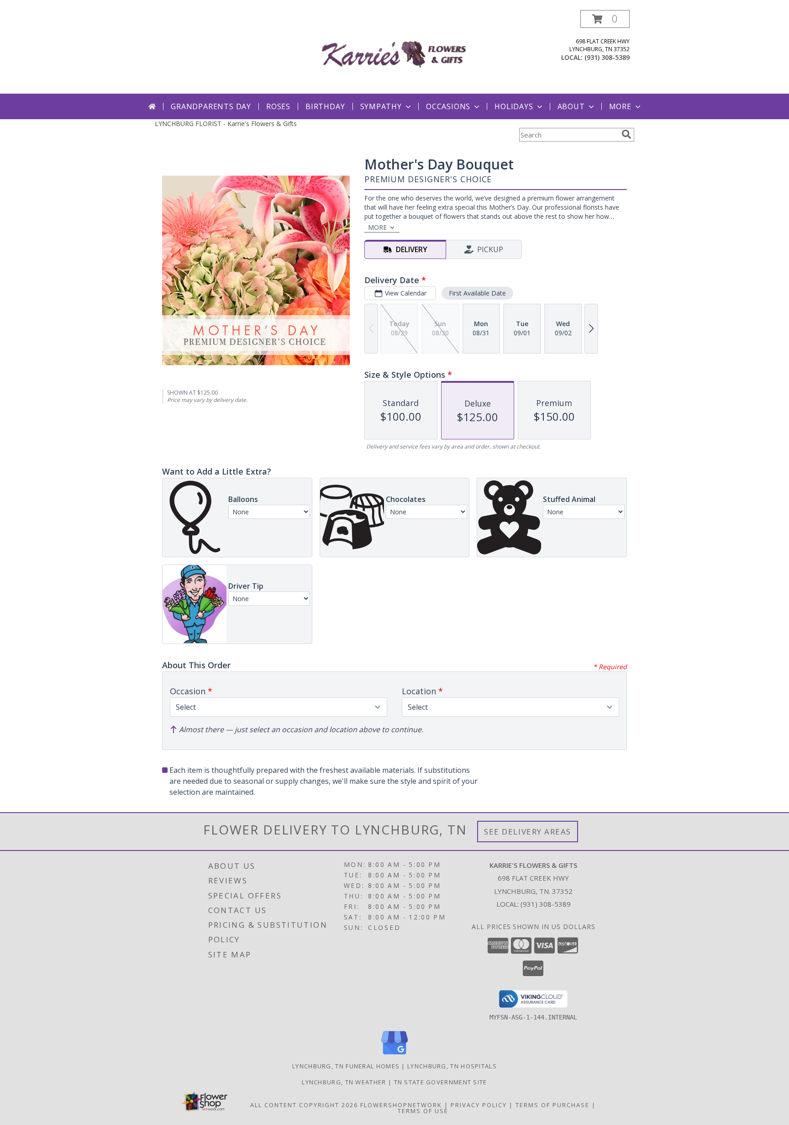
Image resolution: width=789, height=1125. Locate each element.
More (620, 106)
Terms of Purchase (552, 1105)
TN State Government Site (440, 1082)
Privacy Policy (479, 1105)
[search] (626, 134)
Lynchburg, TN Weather (344, 1082)
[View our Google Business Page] (394, 1055)
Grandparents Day (211, 106)
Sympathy (381, 106)
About (571, 106)
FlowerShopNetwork (401, 1105)
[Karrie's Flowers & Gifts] (394, 52)
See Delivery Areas (527, 831)
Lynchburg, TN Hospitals (452, 1066)
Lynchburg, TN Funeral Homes (346, 1066)
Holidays (513, 106)
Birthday (325, 106)
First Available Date (477, 293)
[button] (605, 19)
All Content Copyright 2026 (304, 1105)
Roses (278, 106)
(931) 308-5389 (607, 57)
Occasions (448, 106)
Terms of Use (423, 1111)
